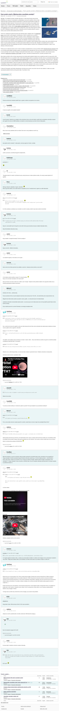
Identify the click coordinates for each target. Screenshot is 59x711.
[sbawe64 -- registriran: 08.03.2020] (4, 388)
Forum (8, 6)
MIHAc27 (9, 288)
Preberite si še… (4, 78)
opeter (8, 234)
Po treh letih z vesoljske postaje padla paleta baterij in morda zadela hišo (18, 82)
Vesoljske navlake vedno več (11, 696)
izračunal (5, 27)
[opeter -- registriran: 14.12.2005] (4, 234)
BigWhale (9, 311)
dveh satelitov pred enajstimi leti (22, 26)
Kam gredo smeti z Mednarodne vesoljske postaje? (17, 14)
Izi (7, 171)
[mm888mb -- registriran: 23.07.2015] (4, 96)
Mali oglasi (15, 6)
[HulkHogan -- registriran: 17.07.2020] (4, 158)
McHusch (5, 679)
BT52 (8, 596)
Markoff (9, 410)
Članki (21, 6)
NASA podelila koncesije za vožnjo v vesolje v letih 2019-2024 (16, 86)
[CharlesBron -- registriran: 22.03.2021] (4, 126)
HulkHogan (10, 157)
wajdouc (9, 427)
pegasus (9, 549)
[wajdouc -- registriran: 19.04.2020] (4, 427)
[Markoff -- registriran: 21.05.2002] (4, 411)
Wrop (8, 182)
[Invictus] (4, 148)
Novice (3, 6)
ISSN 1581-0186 (43, 708)
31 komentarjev (5, 74)
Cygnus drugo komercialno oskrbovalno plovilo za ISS (14, 87)
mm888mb (9, 96)
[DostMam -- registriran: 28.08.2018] (4, 452)
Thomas (48, 696)
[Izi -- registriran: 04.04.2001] (4, 171)
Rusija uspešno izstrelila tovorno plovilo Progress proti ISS (15, 90)
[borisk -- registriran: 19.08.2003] (4, 115)
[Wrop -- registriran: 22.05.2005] (4, 182)
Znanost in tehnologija (21, 16)
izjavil (16, 197)
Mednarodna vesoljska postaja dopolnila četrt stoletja (14, 79)
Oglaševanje (4, 708)
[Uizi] (4, 619)
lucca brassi (48, 682)
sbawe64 (9, 388)
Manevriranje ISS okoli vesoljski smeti (11, 88)
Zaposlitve (28, 6)
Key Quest (48, 691)
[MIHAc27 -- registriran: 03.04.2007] (4, 289)
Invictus (9, 148)
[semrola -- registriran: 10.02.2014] (4, 263)
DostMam (9, 452)
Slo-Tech (2, 18)
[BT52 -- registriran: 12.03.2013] (4, 597)
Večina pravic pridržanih (26, 706)
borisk (8, 115)
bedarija (9, 138)
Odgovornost (42, 706)
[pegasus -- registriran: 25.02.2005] (4, 549)
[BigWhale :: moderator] (4, 312)
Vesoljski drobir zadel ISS (8, 84)
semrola (9, 262)
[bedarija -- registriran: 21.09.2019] (4, 139)
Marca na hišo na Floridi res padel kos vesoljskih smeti (14, 81)
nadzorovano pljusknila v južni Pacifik (13, 53)
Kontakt (22, 708)
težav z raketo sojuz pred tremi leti (21, 59)
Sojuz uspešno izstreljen (8, 92)
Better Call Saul (6, 133)
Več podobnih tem (4, 702)
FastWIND (9, 105)
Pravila (2, 706)
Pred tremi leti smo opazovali (50, 48)
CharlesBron (10, 126)
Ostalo (34, 6)
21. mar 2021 (8, 16)
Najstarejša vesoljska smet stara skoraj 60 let (15, 682)
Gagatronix (48, 677)
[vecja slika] (49, 22)
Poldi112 (48, 687)
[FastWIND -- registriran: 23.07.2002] (4, 106)
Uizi (8, 619)
